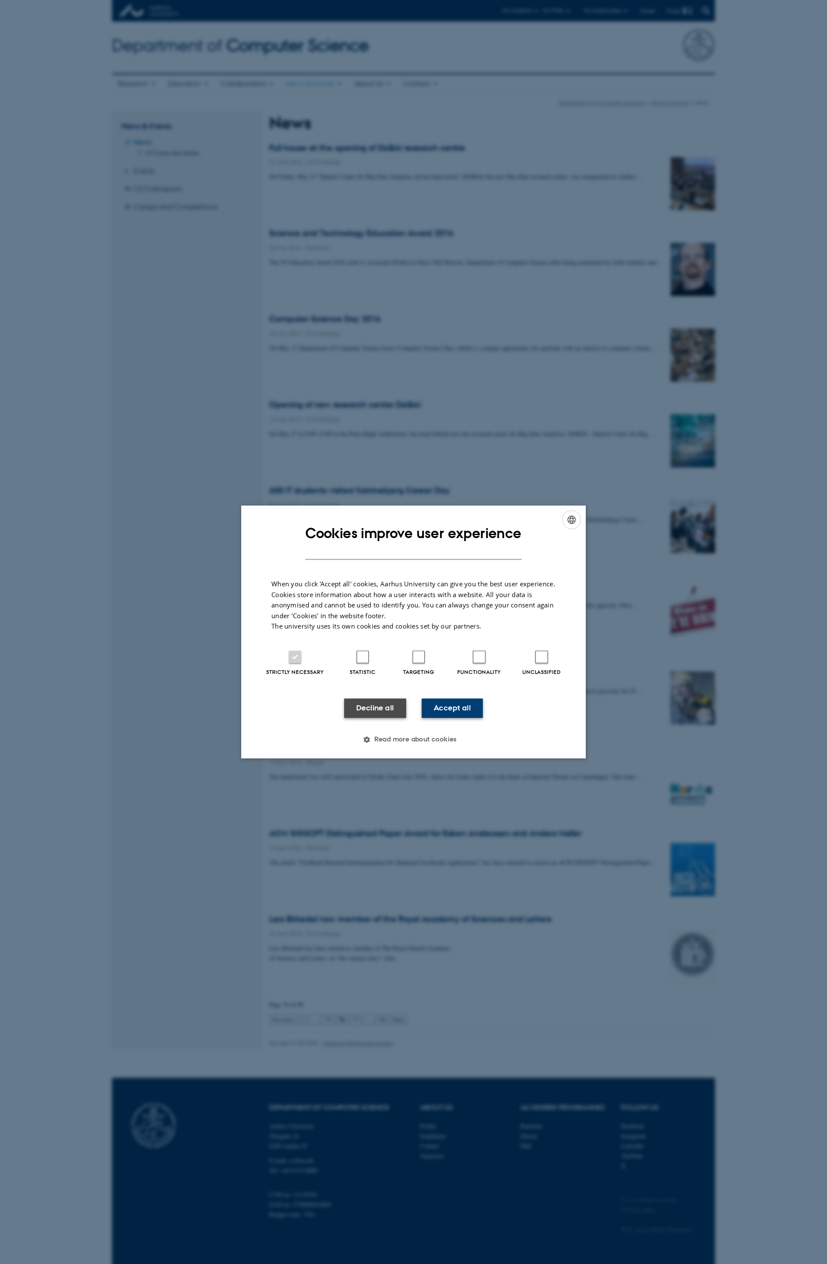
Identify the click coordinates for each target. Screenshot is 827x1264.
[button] (413, 740)
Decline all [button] (375, 708)
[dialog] (413, 631)
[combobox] (571, 519)
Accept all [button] (452, 708)
